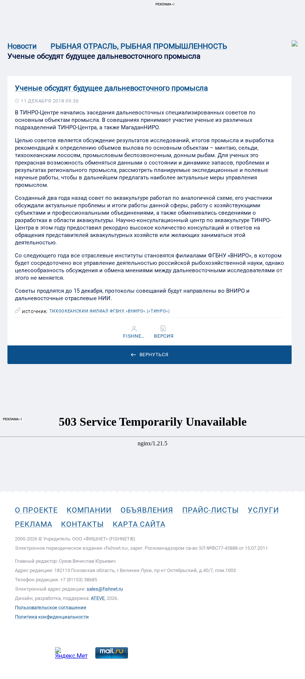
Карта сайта (139, 524)
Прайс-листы (210, 510)
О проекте (36, 510)
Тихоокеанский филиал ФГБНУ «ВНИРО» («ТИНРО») (109, 311)
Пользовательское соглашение (50, 607)
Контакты (82, 524)
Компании (89, 510)
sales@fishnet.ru (105, 589)
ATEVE (98, 598)
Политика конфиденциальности (52, 617)
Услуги (263, 510)
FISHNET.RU (134, 336)
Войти (290, 39)
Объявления (147, 510)
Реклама (33, 524)
